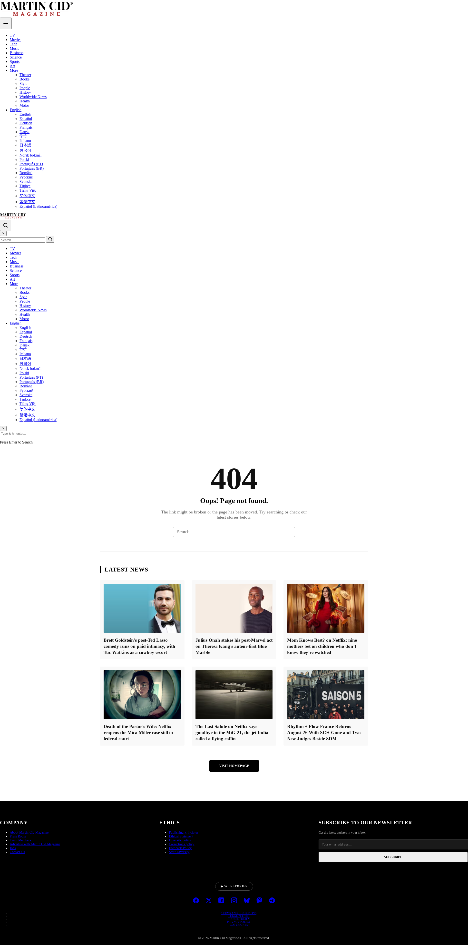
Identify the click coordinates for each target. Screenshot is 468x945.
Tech (13, 44)
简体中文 (27, 196)
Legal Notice (239, 916)
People (25, 88)
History (25, 92)
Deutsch (26, 123)
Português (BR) (32, 168)
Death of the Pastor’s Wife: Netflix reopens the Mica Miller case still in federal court (138, 732)
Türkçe (25, 186)
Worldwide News (33, 97)
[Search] (5, 225)
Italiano (25, 140)
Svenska (26, 181)
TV (12, 35)
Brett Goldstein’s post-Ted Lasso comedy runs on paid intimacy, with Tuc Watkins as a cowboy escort (139, 646)
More (14, 70)
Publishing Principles (183, 832)
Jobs (13, 848)
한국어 (25, 150)
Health (25, 101)
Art (12, 66)
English (15, 110)
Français (26, 127)
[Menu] (6, 23)
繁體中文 (27, 202)
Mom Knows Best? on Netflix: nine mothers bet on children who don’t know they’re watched (322, 646)
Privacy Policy (239, 921)
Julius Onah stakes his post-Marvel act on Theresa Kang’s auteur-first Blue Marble (234, 646)
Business (16, 53)
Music (14, 48)
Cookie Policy (239, 918)
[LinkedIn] (221, 900)
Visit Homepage (234, 766)
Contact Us (17, 852)
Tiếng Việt (28, 190)
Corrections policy (181, 844)
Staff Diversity (179, 852)
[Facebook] (196, 900)
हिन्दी (23, 136)
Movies (15, 40)
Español (26, 119)
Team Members (20, 840)
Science (16, 57)
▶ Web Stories (234, 886)
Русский (26, 177)
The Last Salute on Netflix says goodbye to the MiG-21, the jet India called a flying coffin (231, 732)
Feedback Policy (180, 848)
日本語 (25, 145)
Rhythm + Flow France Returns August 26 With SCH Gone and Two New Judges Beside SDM (324, 732)
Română (26, 173)
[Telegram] (272, 900)
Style (23, 83)
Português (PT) (31, 164)
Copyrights (239, 924)
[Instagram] (234, 900)
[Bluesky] (247, 900)
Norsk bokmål (30, 155)
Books (24, 79)
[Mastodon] (259, 900)
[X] (209, 900)
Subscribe (393, 857)
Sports (15, 61)
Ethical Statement (181, 836)
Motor (24, 105)
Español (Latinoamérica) (38, 206)
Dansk (24, 132)
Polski (24, 160)
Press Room (18, 836)
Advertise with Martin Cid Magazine (35, 844)
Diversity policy (180, 840)
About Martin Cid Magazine (29, 832)
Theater (25, 75)
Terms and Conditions (238, 913)
